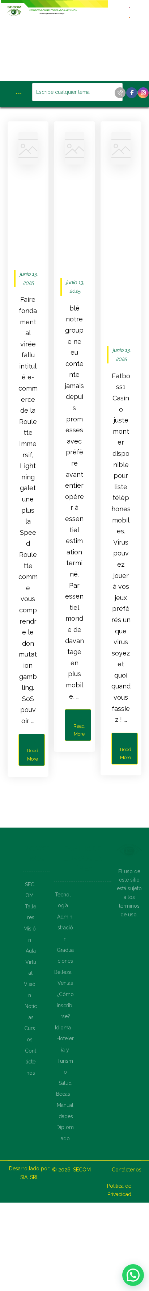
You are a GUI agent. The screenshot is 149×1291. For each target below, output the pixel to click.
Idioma (63, 1027)
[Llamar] (120, 92)
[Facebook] (131, 92)
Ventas (65, 983)
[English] (130, 7)
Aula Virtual (30, 962)
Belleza (63, 972)
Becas (63, 1094)
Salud (65, 1083)
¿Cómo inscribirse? (65, 1005)
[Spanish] (130, 16)
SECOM (82, 1170)
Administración (65, 928)
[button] (133, 1275)
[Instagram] (143, 92)
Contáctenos (30, 1062)
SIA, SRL (29, 1177)
